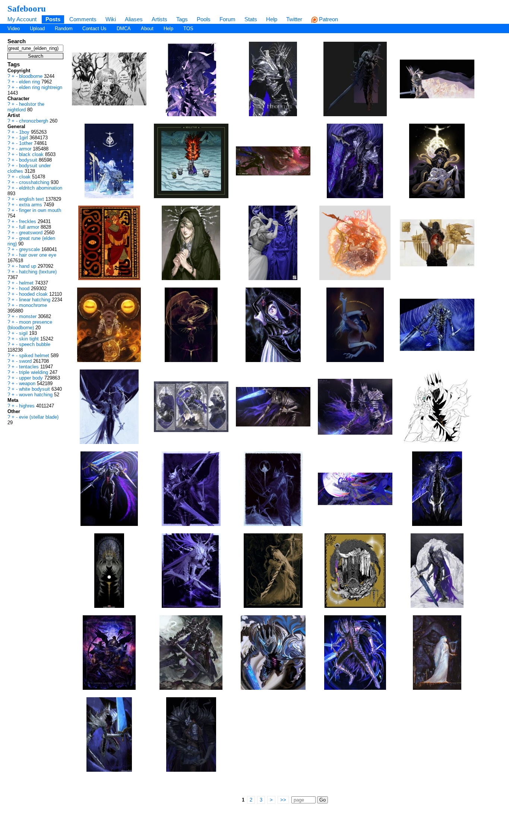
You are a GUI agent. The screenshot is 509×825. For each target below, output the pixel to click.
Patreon (327, 19)
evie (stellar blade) (39, 417)
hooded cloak (34, 294)
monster (28, 316)
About (147, 28)
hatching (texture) (38, 272)
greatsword (31, 232)
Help (271, 19)
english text (32, 199)
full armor (30, 227)
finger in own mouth (40, 210)
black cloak (32, 154)
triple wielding (34, 372)
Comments (83, 19)
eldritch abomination (40, 188)
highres (27, 406)
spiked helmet (35, 355)
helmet (27, 283)
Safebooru (26, 8)
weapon (28, 383)
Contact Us (94, 28)
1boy (25, 132)
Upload (37, 28)
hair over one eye (37, 255)
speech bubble (34, 344)
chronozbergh (34, 121)
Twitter (294, 19)
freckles (28, 221)
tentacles (29, 366)
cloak (25, 177)
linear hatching (35, 299)
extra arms (31, 204)
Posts (52, 19)
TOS (188, 28)
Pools (204, 19)
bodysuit (29, 160)
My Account (22, 19)
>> (283, 800)
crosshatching (35, 182)
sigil (24, 333)
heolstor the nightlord (25, 106)
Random (64, 28)
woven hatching (36, 394)
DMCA (124, 28)
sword (26, 361)
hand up (28, 266)
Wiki (110, 19)
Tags (182, 19)
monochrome (33, 305)
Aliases (134, 19)
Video (13, 28)
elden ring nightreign (40, 87)
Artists (159, 19)
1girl (24, 137)
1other (26, 143)
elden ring (30, 82)
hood (25, 288)
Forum (227, 19)
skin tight (29, 339)
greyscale (30, 249)
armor (26, 149)
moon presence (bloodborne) (29, 324)
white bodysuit (35, 389)
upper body (31, 378)
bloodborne (31, 76)
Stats (250, 19)
